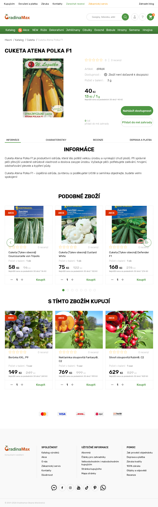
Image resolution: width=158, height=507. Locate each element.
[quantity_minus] (11, 280)
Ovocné (99, 30)
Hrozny (122, 30)
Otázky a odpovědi (137, 470)
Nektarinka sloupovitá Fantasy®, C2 (78, 359)
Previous (11, 242)
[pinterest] (95, 487)
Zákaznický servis (98, 3)
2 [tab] (68, 290)
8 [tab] (95, 290)
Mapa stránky (88, 473)
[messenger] (54, 487)
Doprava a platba (141, 140)
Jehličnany (73, 30)
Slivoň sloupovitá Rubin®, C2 (126, 357)
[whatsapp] (103, 487)
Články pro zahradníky (93, 457)
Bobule (110, 30)
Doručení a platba (28, 3)
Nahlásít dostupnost (137, 111)
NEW (35, 30)
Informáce (12, 140)
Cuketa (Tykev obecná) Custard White (78, 254)
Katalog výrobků (50, 452)
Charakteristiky (56, 140)
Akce (26, 30)
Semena (134, 30)
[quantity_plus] (22, 280)
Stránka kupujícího (91, 469)
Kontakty (57, 3)
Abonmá (85, 452)
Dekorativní (56, 30)
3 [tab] (72, 290)
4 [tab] (77, 290)
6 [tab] (86, 290)
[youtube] (78, 487)
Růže (43, 30)
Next (147, 242)
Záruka (45, 3)
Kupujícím (9, 3)
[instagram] (70, 487)
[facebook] (62, 487)
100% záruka (133, 466)
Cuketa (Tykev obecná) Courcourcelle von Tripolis (24, 254)
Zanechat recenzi (75, 3)
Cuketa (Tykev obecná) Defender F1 (129, 254)
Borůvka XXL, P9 (18, 357)
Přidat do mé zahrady (137, 122)
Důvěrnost (47, 475)
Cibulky (87, 30)
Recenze (98, 140)
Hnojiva (147, 30)
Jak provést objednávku (140, 452)
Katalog (10, 30)
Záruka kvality (134, 461)
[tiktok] (86, 487)
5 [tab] (81, 290)
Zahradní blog (146, 3)
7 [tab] (90, 290)
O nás (45, 461)
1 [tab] (63, 290)
